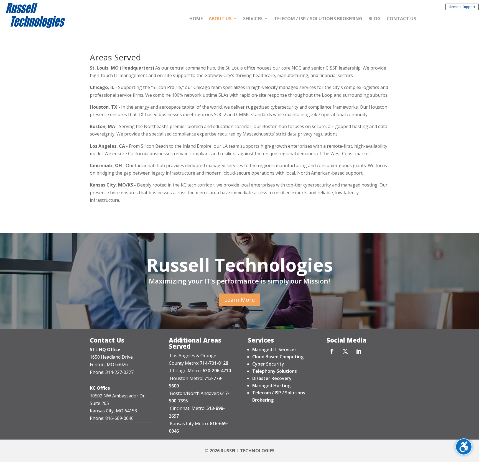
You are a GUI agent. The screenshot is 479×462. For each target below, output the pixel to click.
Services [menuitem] (253, 19)
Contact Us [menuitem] (401, 19)
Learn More (239, 299)
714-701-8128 (214, 363)
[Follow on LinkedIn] (358, 351)
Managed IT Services (274, 349)
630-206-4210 (217, 370)
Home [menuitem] (196, 19)
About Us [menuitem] (220, 19)
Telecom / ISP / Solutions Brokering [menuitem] (318, 19)
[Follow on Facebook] (332, 351)
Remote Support (462, 6)
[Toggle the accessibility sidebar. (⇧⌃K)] (463, 446)
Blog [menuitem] (374, 19)
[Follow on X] (345, 351)
